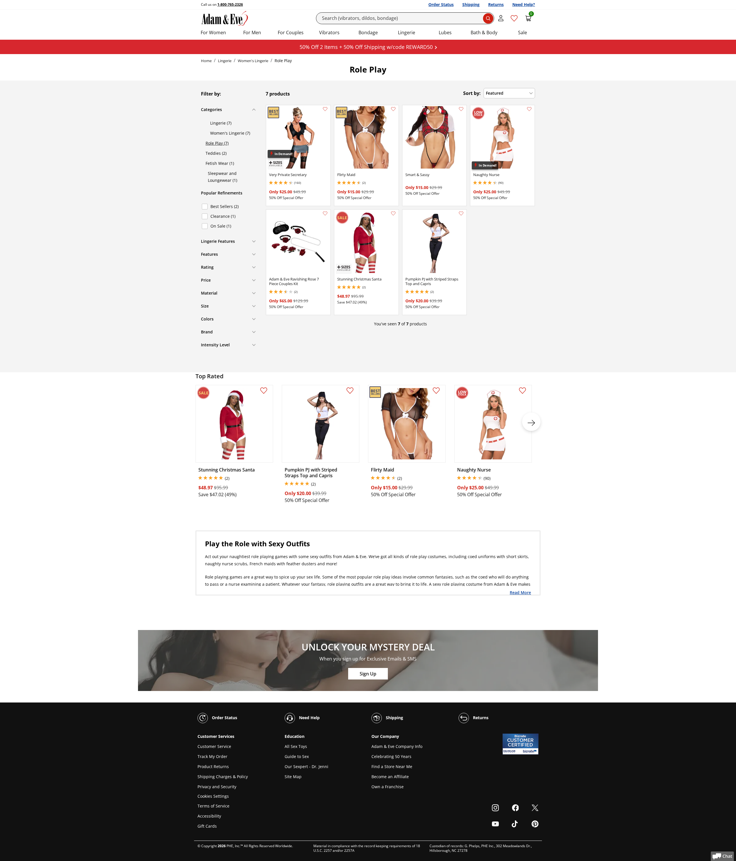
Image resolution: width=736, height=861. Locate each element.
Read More (520, 592)
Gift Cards (207, 826)
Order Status (441, 4)
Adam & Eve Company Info (396, 746)
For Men (252, 32)
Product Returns (213, 766)
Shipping (471, 4)
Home (206, 60)
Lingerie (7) (220, 123)
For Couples (291, 32)
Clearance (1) (222, 216)
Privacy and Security (217, 786)
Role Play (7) (217, 143)
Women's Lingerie (253, 60)
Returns (496, 4)
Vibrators (329, 32)
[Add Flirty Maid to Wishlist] (393, 109)
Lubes (445, 32)
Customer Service (214, 746)
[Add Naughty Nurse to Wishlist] (529, 109)
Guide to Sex (297, 756)
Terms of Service (213, 806)
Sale (522, 32)
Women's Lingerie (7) (230, 133)
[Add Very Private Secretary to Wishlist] (325, 109)
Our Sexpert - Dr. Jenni (306, 766)
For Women (213, 32)
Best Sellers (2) (224, 206)
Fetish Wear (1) (220, 163)
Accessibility (209, 816)
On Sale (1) (220, 226)
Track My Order (212, 756)
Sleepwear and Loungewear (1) (222, 177)
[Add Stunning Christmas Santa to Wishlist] (393, 213)
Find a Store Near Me (391, 766)
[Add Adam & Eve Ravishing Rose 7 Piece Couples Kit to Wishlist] (325, 213)
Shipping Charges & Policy (223, 776)
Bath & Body (484, 32)
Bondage (368, 32)
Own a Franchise (387, 786)
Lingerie (406, 32)
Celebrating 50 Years (391, 756)
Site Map (293, 776)
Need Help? (523, 4)
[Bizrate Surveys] (530, 751)
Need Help (309, 717)
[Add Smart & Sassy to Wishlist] (461, 109)
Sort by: (472, 93)
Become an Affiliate (390, 776)
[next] (531, 422)
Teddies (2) (216, 153)
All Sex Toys (296, 746)
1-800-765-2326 (230, 4)
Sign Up (368, 674)
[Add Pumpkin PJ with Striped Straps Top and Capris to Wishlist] (461, 213)
